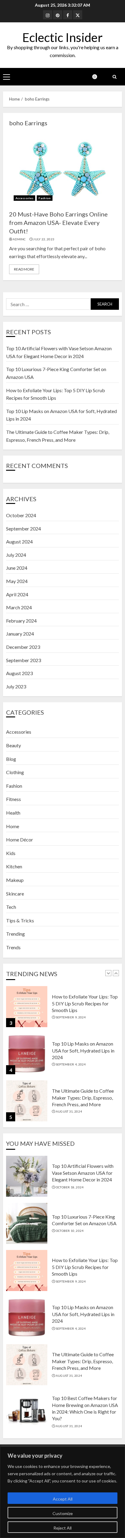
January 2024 (20, 633)
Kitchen (14, 866)
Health (13, 812)
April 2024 (17, 594)
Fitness (13, 799)
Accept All (63, 1498)
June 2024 (16, 568)
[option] (62, 1009)
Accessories (24, 198)
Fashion (45, 198)
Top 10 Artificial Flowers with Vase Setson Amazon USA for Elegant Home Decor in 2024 (82, 1172)
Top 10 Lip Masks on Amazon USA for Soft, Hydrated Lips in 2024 (83, 1050)
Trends (13, 947)
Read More (24, 269)
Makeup (15, 880)
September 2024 (23, 528)
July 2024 (16, 555)
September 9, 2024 (71, 1017)
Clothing (15, 772)
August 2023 (19, 673)
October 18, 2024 (70, 1187)
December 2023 (23, 647)
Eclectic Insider (62, 37)
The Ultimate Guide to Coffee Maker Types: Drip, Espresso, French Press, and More (83, 1097)
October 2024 (21, 515)
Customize (62, 1513)
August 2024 (19, 541)
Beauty (13, 745)
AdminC (19, 239)
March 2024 (19, 607)
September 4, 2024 (71, 1064)
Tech (11, 907)
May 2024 (17, 581)
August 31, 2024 (69, 1111)
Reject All (62, 1527)
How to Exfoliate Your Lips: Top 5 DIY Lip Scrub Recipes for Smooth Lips (85, 1003)
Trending (15, 934)
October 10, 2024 (70, 1230)
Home (12, 826)
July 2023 (16, 686)
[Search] (114, 77)
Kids (10, 853)
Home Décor (19, 839)
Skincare (15, 893)
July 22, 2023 (43, 239)
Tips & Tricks (20, 920)
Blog (11, 759)
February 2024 (21, 620)
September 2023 (23, 660)
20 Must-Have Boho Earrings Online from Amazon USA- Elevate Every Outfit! (58, 222)
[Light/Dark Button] (98, 77)
